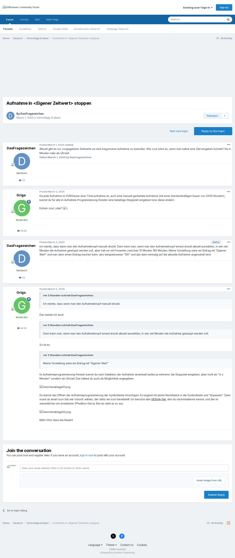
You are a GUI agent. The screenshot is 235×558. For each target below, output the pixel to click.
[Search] (228, 19)
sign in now (86, 455)
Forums (8, 28)
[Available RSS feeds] (228, 523)
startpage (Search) (117, 28)
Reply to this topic (213, 131)
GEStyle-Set (158, 399)
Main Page (52, 19)
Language (94, 544)
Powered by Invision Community (117, 552)
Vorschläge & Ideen (49, 117)
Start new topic (179, 131)
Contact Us (126, 544)
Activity (24, 19)
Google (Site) (60, 28)
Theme (110, 544)
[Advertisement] (117, 71)
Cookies (142, 544)
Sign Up (224, 7)
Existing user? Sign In (197, 7)
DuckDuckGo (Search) (87, 28)
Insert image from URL (209, 480)
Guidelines (25, 28)
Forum (10, 19)
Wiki (37, 19)
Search (42, 28)
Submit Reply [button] (216, 494)
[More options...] (228, 145)
